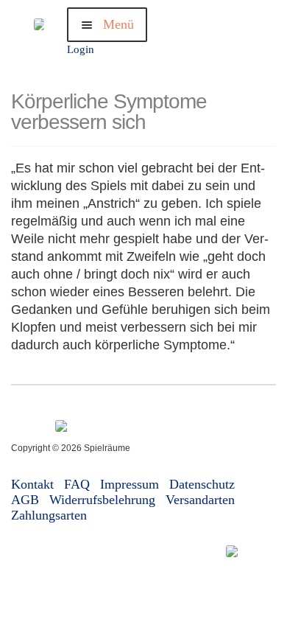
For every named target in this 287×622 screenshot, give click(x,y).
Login (80, 49)
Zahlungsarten (49, 515)
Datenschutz (202, 484)
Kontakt (32, 484)
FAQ (77, 484)
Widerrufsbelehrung (102, 499)
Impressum (129, 484)
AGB (25, 499)
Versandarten (200, 499)
